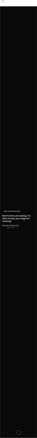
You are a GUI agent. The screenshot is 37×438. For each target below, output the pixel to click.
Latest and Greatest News (12, 211)
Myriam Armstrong (10, 225)
